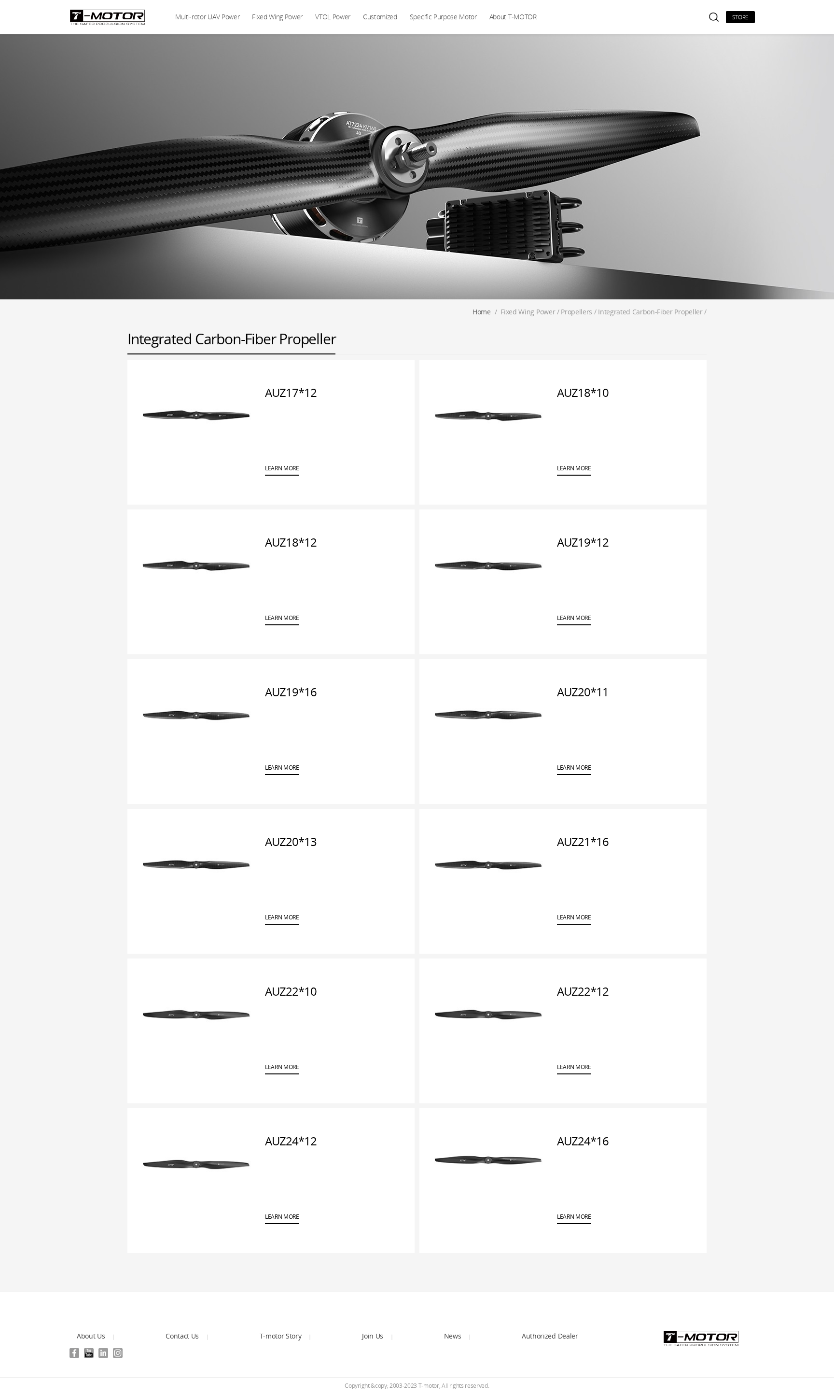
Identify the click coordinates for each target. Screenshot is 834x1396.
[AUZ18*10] (488, 415)
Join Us (372, 1335)
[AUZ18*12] (196, 565)
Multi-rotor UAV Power (207, 16)
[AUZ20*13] (196, 864)
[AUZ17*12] (196, 415)
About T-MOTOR (513, 16)
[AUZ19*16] (196, 714)
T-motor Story (281, 1335)
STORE (740, 17)
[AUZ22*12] (488, 1014)
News (452, 1335)
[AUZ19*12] (488, 565)
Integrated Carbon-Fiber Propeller (650, 311)
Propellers (576, 311)
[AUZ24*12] (196, 1163)
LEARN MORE (282, 468)
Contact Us (182, 1335)
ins (118, 1353)
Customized (380, 16)
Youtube (89, 1353)
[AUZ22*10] (196, 1014)
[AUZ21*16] (488, 864)
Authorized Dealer (550, 1335)
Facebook (74, 1353)
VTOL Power (332, 16)
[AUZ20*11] (488, 714)
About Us (91, 1335)
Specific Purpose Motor (443, 16)
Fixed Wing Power (277, 16)
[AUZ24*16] (488, 1163)
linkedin (103, 1353)
